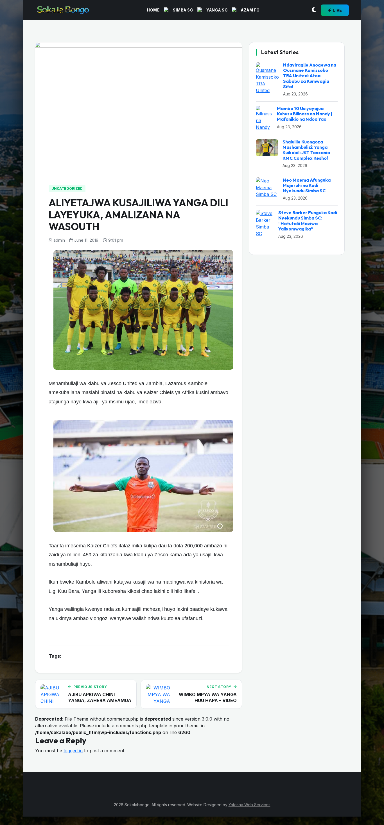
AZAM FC (250, 10)
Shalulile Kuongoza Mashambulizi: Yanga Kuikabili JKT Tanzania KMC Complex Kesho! (306, 150)
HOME (153, 10)
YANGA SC (216, 10)
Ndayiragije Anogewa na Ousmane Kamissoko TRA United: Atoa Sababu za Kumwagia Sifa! (309, 75)
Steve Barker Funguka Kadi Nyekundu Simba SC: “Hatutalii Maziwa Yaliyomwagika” (307, 221)
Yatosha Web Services (249, 804)
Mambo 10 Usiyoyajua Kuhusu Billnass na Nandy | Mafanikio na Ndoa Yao (304, 114)
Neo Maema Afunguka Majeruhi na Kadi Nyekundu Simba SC (307, 185)
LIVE (337, 10)
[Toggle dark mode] (313, 10)
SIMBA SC (183, 10)
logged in (73, 750)
